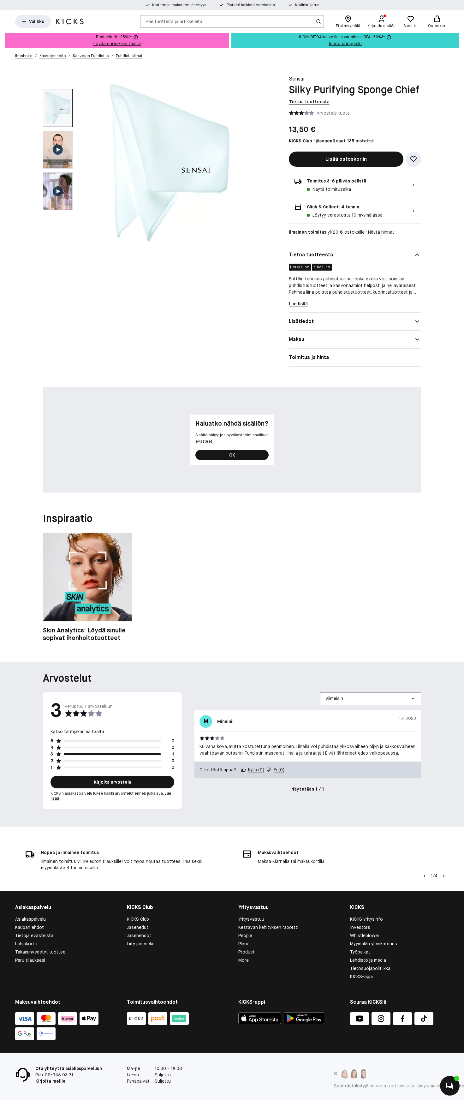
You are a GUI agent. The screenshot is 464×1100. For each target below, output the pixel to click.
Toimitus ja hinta (309, 357)
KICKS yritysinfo (366, 919)
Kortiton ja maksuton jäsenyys (179, 5)
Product (246, 952)
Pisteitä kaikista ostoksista (251, 5)
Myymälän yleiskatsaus (373, 944)
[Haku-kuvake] (318, 21)
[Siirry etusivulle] (70, 21)
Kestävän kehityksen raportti (268, 927)
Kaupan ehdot (29, 927)
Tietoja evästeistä (34, 935)
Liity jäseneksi (141, 944)
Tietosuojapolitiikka (370, 968)
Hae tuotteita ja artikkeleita (174, 21)
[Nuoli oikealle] (444, 876)
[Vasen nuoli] (424, 876)
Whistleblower (364, 935)
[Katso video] (58, 150)
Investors (360, 927)
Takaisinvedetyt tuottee (40, 952)
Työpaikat (360, 952)
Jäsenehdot (139, 935)
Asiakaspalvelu (30, 919)
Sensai (297, 78)
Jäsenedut (137, 927)
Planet (244, 944)
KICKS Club (138, 919)
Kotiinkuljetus (307, 5)
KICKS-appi (361, 976)
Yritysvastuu (251, 919)
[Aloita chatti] (450, 1086)
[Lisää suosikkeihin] (413, 159)
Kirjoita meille (50, 1081)
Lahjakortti (26, 944)
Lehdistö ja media (368, 960)
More (243, 960)
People (245, 935)
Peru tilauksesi (30, 960)
